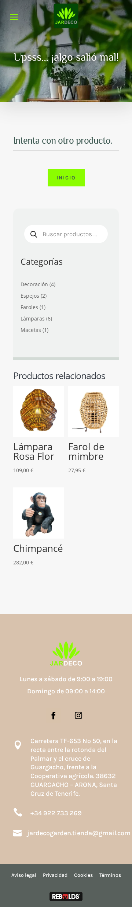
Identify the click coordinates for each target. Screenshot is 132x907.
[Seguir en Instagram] (78, 715)
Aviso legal (23, 875)
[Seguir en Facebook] (53, 715)
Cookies (83, 875)
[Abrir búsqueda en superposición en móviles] (66, 234)
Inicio (66, 178)
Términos (110, 875)
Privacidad (55, 875)
